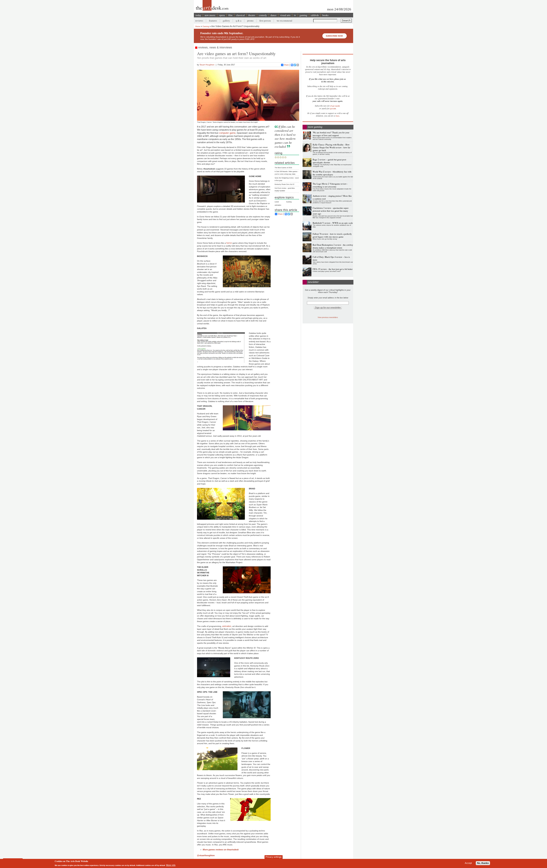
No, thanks (483, 863)
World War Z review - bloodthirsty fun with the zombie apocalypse (332, 173)
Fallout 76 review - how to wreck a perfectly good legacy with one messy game (332, 235)
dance (273, 15)
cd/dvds (315, 15)
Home (197, 26)
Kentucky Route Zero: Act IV (284, 184)
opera (222, 15)
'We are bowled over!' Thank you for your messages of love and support (331, 134)
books (325, 15)
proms (250, 20)
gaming (303, 15)
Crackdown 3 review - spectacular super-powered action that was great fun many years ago (331, 210)
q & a (238, 20)
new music (210, 15)
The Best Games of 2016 (283, 167)
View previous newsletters (328, 317)
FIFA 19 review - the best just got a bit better (333, 269)
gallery (226, 20)
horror (229, 243)
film (230, 15)
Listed (277, 202)
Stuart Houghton (207, 65)
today (198, 15)
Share (286, 65)
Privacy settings (273, 857)
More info (170, 865)
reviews (199, 20)
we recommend (284, 20)
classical (240, 15)
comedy (263, 15)
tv (295, 15)
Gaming (206, 26)
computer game (227, 132)
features (213, 20)
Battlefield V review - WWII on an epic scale (333, 222)
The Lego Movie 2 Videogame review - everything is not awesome (330, 185)
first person (265, 20)
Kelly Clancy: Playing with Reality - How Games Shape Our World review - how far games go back (331, 147)
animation (226, 626)
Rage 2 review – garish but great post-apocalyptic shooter (330, 161)
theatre (251, 15)
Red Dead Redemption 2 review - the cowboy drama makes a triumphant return (333, 246)
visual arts (285, 15)
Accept (468, 863)
